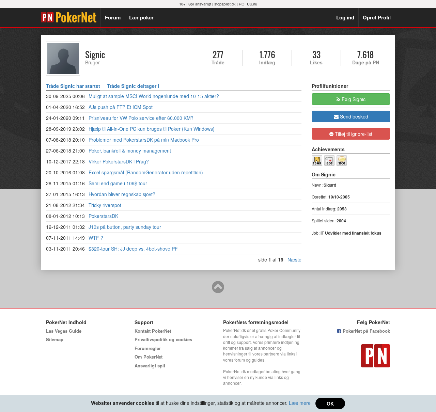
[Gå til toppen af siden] (218, 290)
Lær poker (141, 17)
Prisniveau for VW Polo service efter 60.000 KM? (141, 117)
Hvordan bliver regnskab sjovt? (122, 194)
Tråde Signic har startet (73, 85)
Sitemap (54, 339)
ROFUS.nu (248, 3)
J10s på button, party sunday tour (125, 226)
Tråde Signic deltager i (133, 85)
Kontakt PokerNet (153, 331)
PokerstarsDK (103, 215)
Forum (113, 17)
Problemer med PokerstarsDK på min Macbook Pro (144, 139)
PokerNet (70, 17)
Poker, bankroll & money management (130, 150)
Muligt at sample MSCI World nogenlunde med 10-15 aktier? (154, 96)
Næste (294, 259)
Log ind (345, 17)
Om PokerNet (148, 356)
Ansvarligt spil (150, 365)
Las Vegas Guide (63, 331)
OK (330, 403)
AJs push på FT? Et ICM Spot (121, 107)
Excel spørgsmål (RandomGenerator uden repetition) (146, 172)
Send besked (353, 116)
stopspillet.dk (225, 3)
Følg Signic (352, 99)
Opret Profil (377, 17)
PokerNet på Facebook (365, 331)
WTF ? (96, 237)
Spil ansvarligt (199, 3)
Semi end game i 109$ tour (118, 183)
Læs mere (300, 402)
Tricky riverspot (105, 205)
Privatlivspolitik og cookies (163, 339)
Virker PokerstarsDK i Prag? (119, 161)
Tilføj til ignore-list (352, 133)
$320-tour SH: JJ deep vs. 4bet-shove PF (133, 248)
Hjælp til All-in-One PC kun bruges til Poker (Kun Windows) (152, 128)
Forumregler (148, 348)
